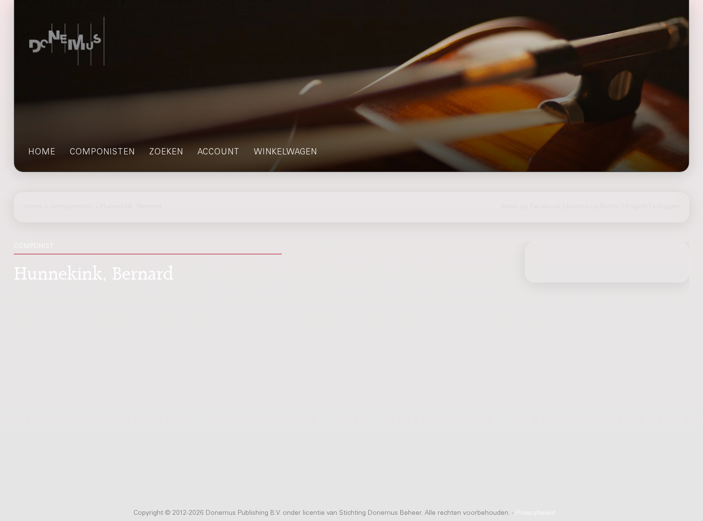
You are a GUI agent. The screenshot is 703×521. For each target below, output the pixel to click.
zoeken (166, 153)
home (41, 153)
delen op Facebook (530, 206)
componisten (102, 153)
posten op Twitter (593, 206)
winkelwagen (285, 153)
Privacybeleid (535, 513)
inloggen (666, 206)
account (219, 153)
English (637, 206)
